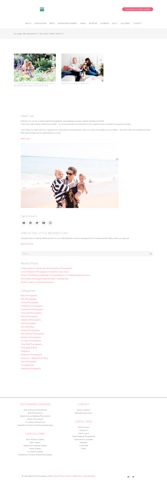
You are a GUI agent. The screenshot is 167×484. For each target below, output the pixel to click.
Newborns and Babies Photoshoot (35, 416)
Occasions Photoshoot (35, 422)
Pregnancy (25, 351)
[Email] (24, 223)
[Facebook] (30, 223)
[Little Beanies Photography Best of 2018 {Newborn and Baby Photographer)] (35, 55)
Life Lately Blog (27, 327)
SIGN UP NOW (27, 244)
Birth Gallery (35, 442)
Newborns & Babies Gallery (35, 445)
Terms (55, 476)
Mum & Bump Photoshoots (35, 410)
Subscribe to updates (83, 439)
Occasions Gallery (35, 452)
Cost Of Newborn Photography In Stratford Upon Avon (44, 272)
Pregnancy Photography (31, 355)
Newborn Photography (31, 337)
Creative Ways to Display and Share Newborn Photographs (46, 268)
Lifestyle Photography (30, 330)
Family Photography (29, 316)
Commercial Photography (32, 309)
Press (83, 449)
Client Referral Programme (83, 436)
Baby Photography (29, 295)
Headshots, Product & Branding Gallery (35, 455)
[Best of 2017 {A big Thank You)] (82, 55)
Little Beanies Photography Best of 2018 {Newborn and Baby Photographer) (34, 84)
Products (83, 430)
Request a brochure (83, 413)
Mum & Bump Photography (32, 334)
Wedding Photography (31, 368)
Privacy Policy (65, 476)
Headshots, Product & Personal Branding (35, 425)
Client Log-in (83, 433)
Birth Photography (29, 299)
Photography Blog (29, 348)
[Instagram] (50, 223)
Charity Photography (30, 302)
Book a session (83, 410)
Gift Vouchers (83, 427)
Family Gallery (35, 449)
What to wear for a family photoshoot (37, 282)
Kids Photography (28, 323)
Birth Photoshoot (35, 413)
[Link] (42, 9)
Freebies (83, 442)
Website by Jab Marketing (84, 476)
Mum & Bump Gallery (35, 439)
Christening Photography (32, 306)
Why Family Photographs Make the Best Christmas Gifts (44, 279)
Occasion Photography (31, 341)
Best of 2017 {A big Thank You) (75, 83)
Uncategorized (27, 365)
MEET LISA (25, 139)
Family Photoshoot (35, 419)
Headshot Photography (31, 320)
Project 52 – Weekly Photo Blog (34, 358)
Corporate (83, 445)
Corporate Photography (31, 313)
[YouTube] (44, 223)
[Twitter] (37, 223)
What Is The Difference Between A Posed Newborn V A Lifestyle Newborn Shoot (55, 275)
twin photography (28, 361)
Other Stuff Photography (31, 344)
